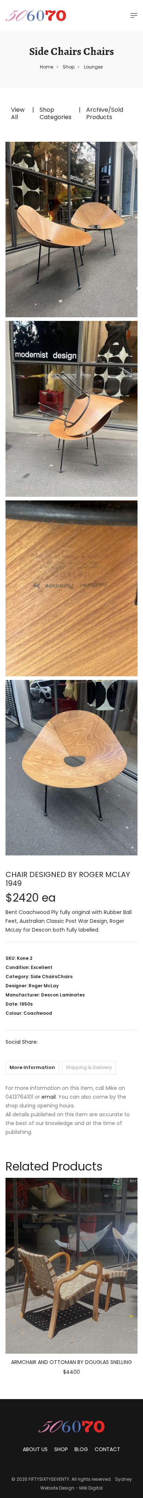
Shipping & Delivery (89, 1067)
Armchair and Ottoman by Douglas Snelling (71, 1362)
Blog (81, 1449)
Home (46, 67)
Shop (68, 67)
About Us (35, 1449)
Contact (107, 1449)
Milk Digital (91, 1488)
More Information (32, 1067)
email (48, 1097)
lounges (93, 67)
